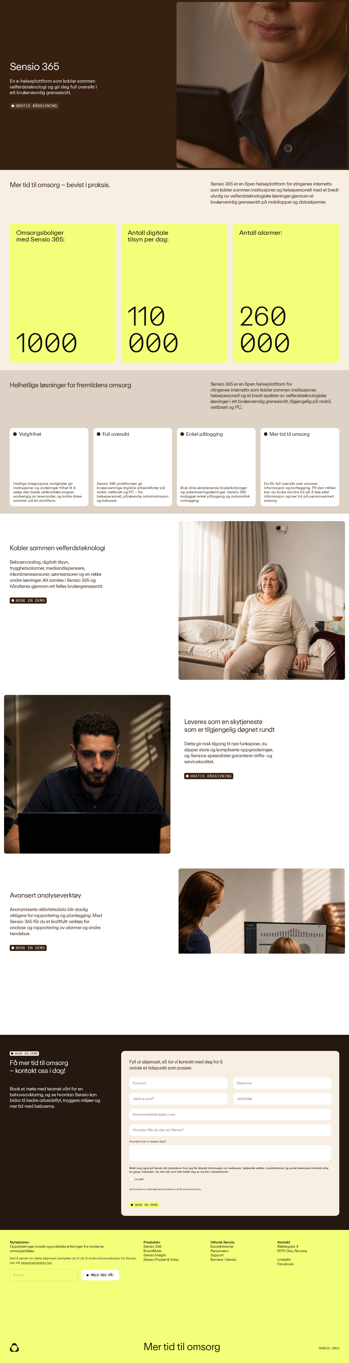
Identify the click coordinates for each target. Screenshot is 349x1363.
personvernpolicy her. (36, 1263)
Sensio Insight (154, 1255)
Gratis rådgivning (36, 105)
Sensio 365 (152, 1246)
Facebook (285, 1264)
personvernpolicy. (192, 1189)
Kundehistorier (222, 1246)
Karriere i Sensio (223, 1260)
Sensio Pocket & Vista (160, 1260)
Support (217, 1255)
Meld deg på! (102, 1275)
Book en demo (30, 600)
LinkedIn (284, 1259)
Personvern (219, 1251)
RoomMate (152, 1251)
